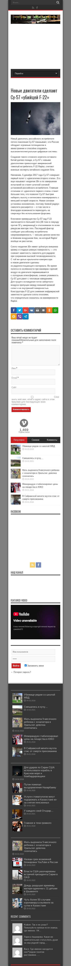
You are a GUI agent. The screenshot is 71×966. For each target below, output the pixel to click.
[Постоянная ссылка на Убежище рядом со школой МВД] (16, 454)
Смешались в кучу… (32, 458)
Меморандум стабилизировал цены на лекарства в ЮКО (41, 737)
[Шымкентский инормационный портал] (35, 21)
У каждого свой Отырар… (38, 810)
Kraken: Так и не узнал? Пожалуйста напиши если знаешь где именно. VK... (41, 927)
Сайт (14, 387)
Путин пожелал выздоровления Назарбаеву (40, 786)
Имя (14, 368)
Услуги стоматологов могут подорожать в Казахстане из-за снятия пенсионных (40, 799)
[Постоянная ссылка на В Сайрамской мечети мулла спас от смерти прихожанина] (16, 504)
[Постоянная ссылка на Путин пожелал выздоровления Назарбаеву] (17, 792)
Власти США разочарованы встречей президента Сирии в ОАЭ (41, 874)
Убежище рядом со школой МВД (38, 446)
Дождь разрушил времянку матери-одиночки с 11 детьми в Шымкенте (40, 888)
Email (14, 378)
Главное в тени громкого (37, 822)
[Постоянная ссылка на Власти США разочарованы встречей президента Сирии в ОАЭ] (17, 879)
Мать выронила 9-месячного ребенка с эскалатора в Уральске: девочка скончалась (40, 473)
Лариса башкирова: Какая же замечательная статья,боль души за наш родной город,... (41, 940)
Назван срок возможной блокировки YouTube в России (41, 861)
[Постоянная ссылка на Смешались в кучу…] (16, 466)
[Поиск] (57, 2)
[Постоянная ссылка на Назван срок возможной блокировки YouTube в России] (17, 867)
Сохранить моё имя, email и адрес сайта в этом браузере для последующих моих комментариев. (35, 400)
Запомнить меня (35, 665)
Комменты (52, 440)
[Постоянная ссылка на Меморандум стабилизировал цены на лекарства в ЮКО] (16, 492)
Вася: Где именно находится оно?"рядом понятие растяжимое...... (38, 952)
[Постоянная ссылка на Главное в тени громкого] (17, 830)
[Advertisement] (35, 44)
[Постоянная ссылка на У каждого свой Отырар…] (17, 818)
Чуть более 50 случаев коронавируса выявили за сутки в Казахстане (38, 902)
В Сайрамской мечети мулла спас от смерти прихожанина (40, 750)
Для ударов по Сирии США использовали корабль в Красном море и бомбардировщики (39, 772)
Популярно (19, 440)
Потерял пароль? (22, 672)
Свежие (35, 440)
